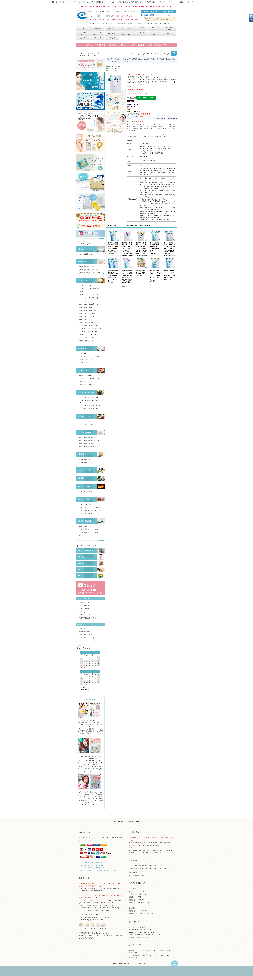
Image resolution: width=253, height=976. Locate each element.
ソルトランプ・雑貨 (84, 486)
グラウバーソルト (155, 28)
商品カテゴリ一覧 (111, 58)
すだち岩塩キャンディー (111, 38)
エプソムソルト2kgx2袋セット (88, 295)
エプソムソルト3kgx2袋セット (88, 304)
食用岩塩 (169, 33)
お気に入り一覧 (147, 54)
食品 (79, 575)
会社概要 (149, 23)
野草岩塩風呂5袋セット (86, 459)
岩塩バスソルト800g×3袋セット (89, 378)
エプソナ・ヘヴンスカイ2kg (88, 331)
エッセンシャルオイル (140, 33)
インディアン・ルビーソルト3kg (89, 405)
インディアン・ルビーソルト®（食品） (91, 507)
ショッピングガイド (136, 23)
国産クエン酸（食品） (86, 526)
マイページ (108, 23)
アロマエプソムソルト (126, 33)
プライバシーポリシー (86, 615)
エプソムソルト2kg (85, 292)
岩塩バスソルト (82, 370)
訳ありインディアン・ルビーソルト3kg (91, 273)
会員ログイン (96, 23)
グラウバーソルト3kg (86, 359)
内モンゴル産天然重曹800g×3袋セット (91, 440)
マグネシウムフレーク (140, 28)
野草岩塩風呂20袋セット (87, 462)
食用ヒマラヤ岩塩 (83, 499)
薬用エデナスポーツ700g (87, 316)
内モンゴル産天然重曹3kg (87, 443)
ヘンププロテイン (155, 33)
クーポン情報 (136, 54)
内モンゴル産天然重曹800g (87, 437)
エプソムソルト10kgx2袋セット (89, 310)
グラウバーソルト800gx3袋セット (90, 356)
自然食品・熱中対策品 (85, 521)
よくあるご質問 (84, 609)
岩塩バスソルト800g (85, 375)
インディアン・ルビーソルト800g (90, 397)
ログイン (166, 54)
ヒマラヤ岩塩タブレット (83, 38)
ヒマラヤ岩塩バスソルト (83, 33)
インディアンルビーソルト (97, 33)
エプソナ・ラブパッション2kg (88, 325)
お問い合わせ (83, 612)
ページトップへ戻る (174, 963)
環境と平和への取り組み (87, 635)
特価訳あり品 (111, 28)
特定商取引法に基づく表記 (87, 618)
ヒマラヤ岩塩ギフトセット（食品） (90, 510)
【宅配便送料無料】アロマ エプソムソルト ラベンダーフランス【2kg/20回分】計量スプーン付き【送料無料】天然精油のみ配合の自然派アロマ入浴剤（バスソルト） (127, 277)
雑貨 (79, 569)
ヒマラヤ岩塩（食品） (86, 504)
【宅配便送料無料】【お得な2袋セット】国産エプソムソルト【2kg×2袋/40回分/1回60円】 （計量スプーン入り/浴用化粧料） (113, 276)
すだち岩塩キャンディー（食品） (89, 532)
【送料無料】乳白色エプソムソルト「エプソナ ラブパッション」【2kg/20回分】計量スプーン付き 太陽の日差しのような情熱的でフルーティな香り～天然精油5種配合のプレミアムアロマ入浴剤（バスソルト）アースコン (141, 251)
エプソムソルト (126, 28)
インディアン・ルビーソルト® (87, 392)
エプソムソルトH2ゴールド (87, 335)
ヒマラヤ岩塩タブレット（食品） (89, 529)
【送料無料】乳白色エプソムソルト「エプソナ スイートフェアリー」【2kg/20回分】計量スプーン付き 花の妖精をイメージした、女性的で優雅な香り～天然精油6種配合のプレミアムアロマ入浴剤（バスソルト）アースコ (127, 251)
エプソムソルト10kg (85, 307)
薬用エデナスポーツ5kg (86, 322)
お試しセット (97, 28)
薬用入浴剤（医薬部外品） (86, 551)
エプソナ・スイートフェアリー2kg (90, 328)
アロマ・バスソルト (84, 416)
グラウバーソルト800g (86, 353)
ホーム (83, 28)
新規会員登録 (121, 23)
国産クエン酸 (97, 38)
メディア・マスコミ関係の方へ (89, 638)
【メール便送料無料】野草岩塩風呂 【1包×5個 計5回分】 (141, 272)
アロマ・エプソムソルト (87, 424)
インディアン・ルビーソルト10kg (89, 409)
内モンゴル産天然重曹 (169, 28)
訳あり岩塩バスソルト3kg (87, 267)
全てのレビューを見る (170, 134)
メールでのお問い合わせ (164, 23)
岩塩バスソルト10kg (85, 385)
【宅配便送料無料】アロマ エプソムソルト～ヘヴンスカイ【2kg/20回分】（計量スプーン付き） (169, 274)
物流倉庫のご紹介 (84, 631)
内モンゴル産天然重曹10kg (87, 446)
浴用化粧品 (81, 557)
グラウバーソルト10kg (86, 363)
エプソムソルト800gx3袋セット (89, 288)
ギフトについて (84, 606)
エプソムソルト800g (85, 285)
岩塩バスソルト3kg (85, 381)
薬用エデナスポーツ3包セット (88, 313)
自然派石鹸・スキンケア (85, 478)
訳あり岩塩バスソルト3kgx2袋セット (90, 270)
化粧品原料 (81, 563)
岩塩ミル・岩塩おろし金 (87, 513)
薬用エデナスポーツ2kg (86, 319)
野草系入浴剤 (111, 33)
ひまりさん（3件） (133, 116)
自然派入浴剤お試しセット (87, 254)
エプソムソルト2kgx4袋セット (88, 298)
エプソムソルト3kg (85, 301)
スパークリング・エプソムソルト (89, 338)
